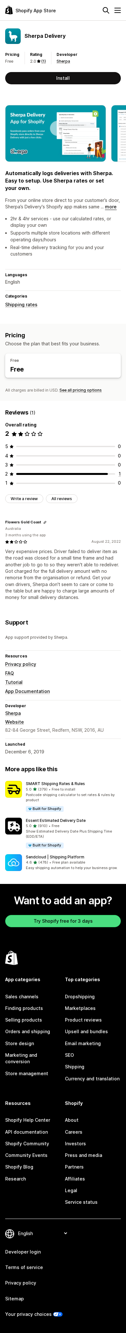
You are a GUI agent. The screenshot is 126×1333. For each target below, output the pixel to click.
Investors (75, 1143)
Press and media (83, 1155)
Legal (71, 1190)
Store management (26, 1073)
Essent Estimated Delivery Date (56, 820)
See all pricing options (80, 390)
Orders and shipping (27, 1031)
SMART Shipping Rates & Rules (55, 783)
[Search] (106, 10)
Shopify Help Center (27, 1120)
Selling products (23, 1020)
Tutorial (14, 682)
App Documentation (27, 691)
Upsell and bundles (86, 1031)
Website (14, 722)
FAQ (9, 673)
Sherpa (63, 61)
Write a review (24, 498)
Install (63, 78)
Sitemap (14, 1298)
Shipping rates (21, 304)
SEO (69, 1055)
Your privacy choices (28, 1314)
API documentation (26, 1132)
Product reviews (83, 1020)
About (72, 1120)
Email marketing (83, 1043)
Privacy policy (20, 664)
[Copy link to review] (44, 522)
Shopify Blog (19, 1167)
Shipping (74, 1066)
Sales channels (21, 996)
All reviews (61, 498)
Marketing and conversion (21, 1058)
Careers (73, 1132)
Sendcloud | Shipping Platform (55, 857)
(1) (43, 61)
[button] (63, 796)
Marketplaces (80, 1008)
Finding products (24, 1008)
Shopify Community (27, 1143)
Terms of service (24, 1267)
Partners (74, 1167)
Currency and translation (92, 1078)
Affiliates (75, 1178)
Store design (19, 1043)
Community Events (26, 1155)
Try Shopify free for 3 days (63, 921)
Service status (81, 1202)
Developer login (23, 1251)
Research (15, 1178)
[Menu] (117, 10)
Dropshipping (80, 996)
